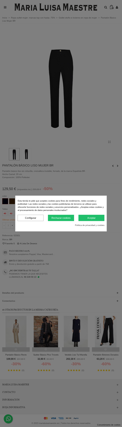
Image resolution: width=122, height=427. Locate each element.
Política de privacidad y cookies (89, 225)
